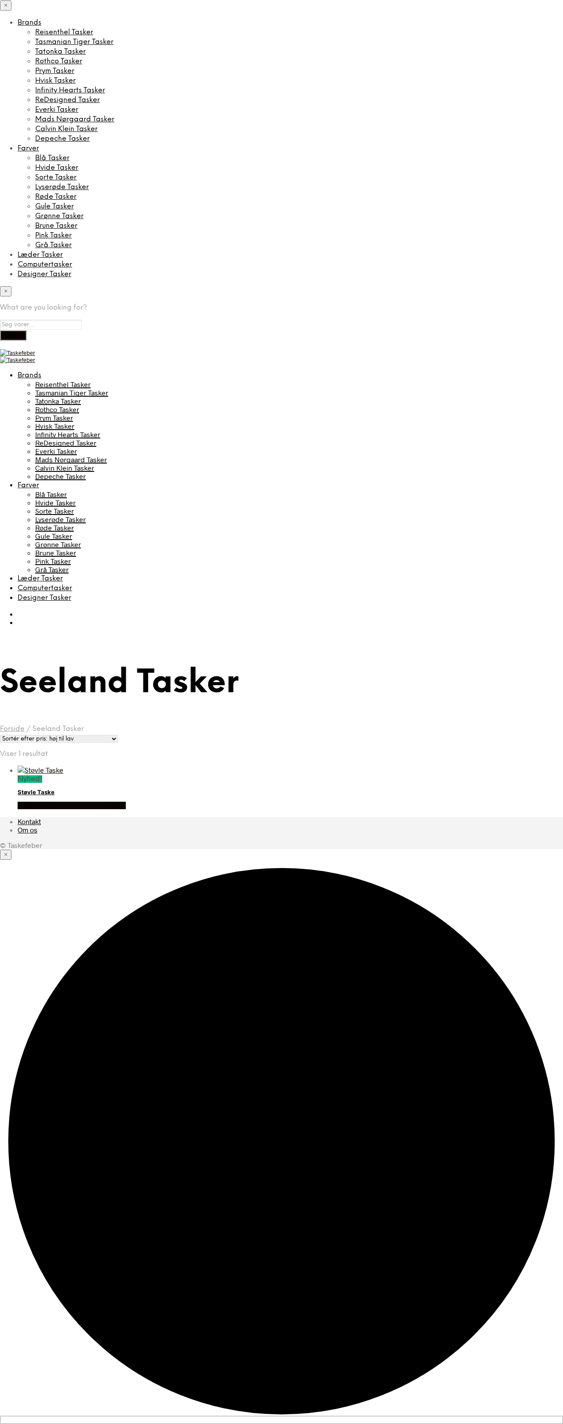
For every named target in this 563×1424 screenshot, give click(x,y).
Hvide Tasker (56, 168)
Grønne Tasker (59, 216)
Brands (29, 22)
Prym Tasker (54, 71)
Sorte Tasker (56, 177)
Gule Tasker (54, 206)
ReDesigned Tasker (67, 100)
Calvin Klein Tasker (66, 129)
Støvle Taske (36, 792)
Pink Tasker (53, 235)
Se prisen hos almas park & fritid (72, 805)
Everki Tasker (56, 109)
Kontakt (29, 821)
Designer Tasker (44, 274)
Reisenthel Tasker (64, 32)
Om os (27, 829)
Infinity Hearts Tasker (70, 90)
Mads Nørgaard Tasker (74, 119)
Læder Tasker (40, 255)
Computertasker (45, 264)
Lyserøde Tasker (62, 187)
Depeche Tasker (62, 138)
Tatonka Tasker (60, 51)
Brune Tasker (56, 226)
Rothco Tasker (58, 61)
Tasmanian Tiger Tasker (74, 42)
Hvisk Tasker (55, 80)
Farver (28, 148)
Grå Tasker (53, 245)
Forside (12, 729)
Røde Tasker (56, 197)
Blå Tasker (52, 158)
